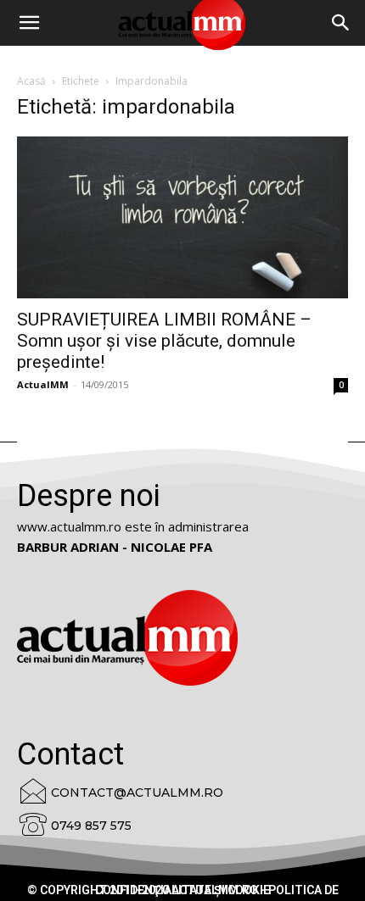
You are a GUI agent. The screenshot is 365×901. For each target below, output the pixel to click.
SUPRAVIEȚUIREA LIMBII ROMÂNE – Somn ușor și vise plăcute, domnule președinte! (164, 340)
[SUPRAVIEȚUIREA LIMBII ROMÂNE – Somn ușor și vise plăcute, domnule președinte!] (182, 217)
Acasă (31, 81)
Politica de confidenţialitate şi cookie (217, 890)
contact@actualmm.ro (137, 792)
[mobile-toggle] (29, 23)
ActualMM (43, 384)
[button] (341, 23)
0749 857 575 (91, 825)
